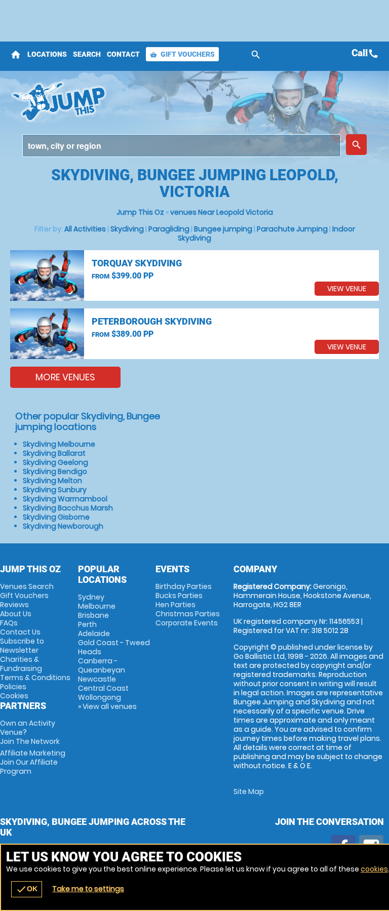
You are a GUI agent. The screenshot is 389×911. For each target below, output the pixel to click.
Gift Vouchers (182, 54)
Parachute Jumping (292, 229)
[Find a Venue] (181, 145)
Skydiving (127, 229)
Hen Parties (175, 605)
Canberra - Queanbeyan (101, 665)
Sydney (91, 597)
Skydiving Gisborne (56, 517)
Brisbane (93, 615)
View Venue (346, 289)
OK (26, 889)
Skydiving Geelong (55, 462)
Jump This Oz (140, 212)
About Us (15, 614)
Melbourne (96, 606)
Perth (87, 624)
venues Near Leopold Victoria (221, 212)
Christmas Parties (187, 614)
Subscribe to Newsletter (22, 645)
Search (87, 54)
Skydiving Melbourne (59, 444)
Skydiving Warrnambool (65, 499)
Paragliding (168, 229)
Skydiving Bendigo (55, 471)
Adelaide (94, 633)
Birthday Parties (183, 586)
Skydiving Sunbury (55, 490)
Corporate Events (186, 623)
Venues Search (27, 586)
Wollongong (99, 697)
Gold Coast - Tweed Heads (114, 647)
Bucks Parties (179, 595)
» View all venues (107, 706)
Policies (13, 687)
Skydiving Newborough (63, 526)
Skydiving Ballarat (54, 453)
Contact (123, 54)
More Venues (65, 377)
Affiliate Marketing (32, 762)
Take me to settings (88, 889)
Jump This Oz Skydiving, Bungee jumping (130, 101)
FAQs (9, 623)
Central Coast (103, 688)
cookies (374, 869)
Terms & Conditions (35, 677)
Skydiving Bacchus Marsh (68, 508)
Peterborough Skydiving (152, 321)
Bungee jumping (223, 229)
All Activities (85, 229)
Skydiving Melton (52, 481)
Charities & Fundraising (21, 664)
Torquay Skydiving (137, 263)
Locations (47, 54)
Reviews (14, 605)
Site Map (249, 791)
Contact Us (20, 632)
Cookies (14, 696)
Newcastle (97, 679)
